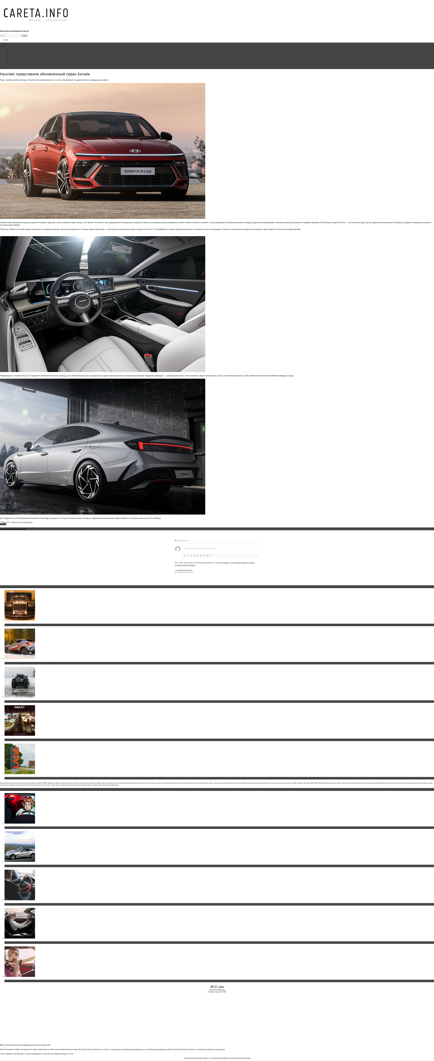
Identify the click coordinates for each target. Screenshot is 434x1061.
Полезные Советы (16, 62)
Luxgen (287, 783)
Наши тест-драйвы (16, 52)
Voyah (45, 785)
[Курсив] (188, 555)
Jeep (220, 783)
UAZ (27, 785)
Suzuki (430, 783)
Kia (246, 783)
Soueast (410, 783)
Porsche (363, 783)
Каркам (84, 785)
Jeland (225, 783)
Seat (392, 783)
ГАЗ (80, 785)
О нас (7, 68)
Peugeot (357, 783)
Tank (2, 785)
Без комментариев (26, 522)
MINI (316, 783)
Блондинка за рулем (16, 58)
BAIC (25, 783)
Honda (185, 783)
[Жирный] (184, 555)
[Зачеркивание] (194, 555)
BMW (45, 783)
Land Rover (265, 783)
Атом (71, 785)
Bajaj (29, 783)
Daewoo (93, 783)
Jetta (234, 783)
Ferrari (137, 783)
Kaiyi (238, 783)
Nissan (339, 783)
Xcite (53, 785)
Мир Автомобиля (105, 785)
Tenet (6, 785)
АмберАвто (64, 785)
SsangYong (418, 783)
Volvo (40, 785)
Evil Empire (109, 783)
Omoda (344, 783)
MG (312, 783)
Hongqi (190, 783)
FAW (132, 783)
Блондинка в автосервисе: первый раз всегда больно (29, 827)
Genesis (158, 783)
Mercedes (306, 783)
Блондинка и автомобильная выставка (22, 981)
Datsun (98, 783)
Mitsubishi (322, 783)
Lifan (277, 783)
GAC (148, 783)
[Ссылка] (207, 555)
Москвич (115, 785)
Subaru (424, 783)
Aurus (16, 783)
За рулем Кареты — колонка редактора (24, 56)
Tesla (18, 785)
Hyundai (3, 524)
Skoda (401, 783)
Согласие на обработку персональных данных (230, 1058)
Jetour (230, 783)
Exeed (122, 783)
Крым (96, 785)
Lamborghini (256, 783)
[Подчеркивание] (191, 555)
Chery (70, 783)
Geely (153, 783)
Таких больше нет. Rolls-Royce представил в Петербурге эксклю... (35, 625)
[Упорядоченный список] (197, 555)
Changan (64, 783)
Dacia (87, 783)
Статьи (7, 46)
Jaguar (216, 783)
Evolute (116, 783)
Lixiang (281, 783)
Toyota (22, 785)
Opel (349, 783)
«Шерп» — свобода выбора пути (19, 701)
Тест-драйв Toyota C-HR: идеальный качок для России (29, 663)
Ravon (369, 783)
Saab (388, 783)
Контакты (8, 66)
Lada (249, 783)
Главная (8, 43)
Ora (353, 783)
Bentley (39, 783)
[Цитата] (203, 555)
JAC (206, 783)
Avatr (20, 783)
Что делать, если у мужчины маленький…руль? (26, 904)
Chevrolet (75, 783)
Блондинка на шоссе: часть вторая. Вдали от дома (28, 866)
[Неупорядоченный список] (200, 555)
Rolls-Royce (382, 783)
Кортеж (90, 785)
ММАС (12, 64)
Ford (144, 783)
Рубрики (8, 48)
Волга (76, 785)
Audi (11, 783)
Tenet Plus (11, 785)
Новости (12, 50)
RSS (6, 40)
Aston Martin (4, 783)
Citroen (82, 783)
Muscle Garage (331, 783)
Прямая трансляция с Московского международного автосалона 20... (36, 740)
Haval (180, 783)
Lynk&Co (294, 783)
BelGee (34, 783)
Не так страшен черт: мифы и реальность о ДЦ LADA (29, 778)
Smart (405, 783)
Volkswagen (33, 785)
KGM (242, 783)
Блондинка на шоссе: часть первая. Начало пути (27, 942)
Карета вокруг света (17, 60)
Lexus (272, 783)
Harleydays (173, 783)
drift (103, 783)
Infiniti (202, 783)
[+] (210, 555)
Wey (49, 785)
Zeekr (58, 785)
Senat (396, 783)
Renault (374, 783)
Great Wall (165, 783)
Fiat (141, 783)
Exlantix (128, 783)
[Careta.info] (36, 25)
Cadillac (57, 783)
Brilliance (50, 783)
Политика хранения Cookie (196, 1058)
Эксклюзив (13, 54)
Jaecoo (211, 783)
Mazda (300, 783)
